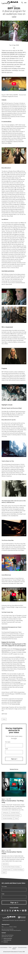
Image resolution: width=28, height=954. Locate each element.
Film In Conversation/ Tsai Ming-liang (13, 801)
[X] (10, 910)
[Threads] (7, 910)
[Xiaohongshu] (20, 910)
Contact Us (5, 941)
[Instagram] (5, 910)
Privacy (10, 947)
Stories (14, 6)
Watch (3, 799)
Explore (4, 642)
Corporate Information (22, 947)
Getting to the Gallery (7, 938)
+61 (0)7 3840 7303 (7, 940)
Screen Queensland (16, 700)
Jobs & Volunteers (4, 947)
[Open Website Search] (22, 2)
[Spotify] (23, 910)
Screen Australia (16, 704)
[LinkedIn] (25, 910)
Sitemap (14, 948)
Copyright (15, 947)
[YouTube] (15, 910)
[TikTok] (13, 910)
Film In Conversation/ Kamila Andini (12, 852)
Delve (10, 645)
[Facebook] (2, 910)
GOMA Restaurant (6, 115)
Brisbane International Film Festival (12, 52)
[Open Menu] (25, 3)
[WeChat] (18, 910)
